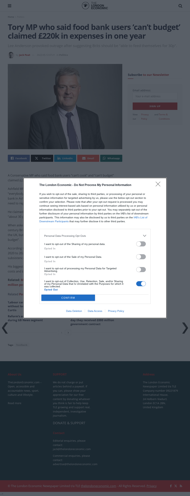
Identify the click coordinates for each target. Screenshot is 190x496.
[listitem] (95, 236)
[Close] (159, 185)
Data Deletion (74, 310)
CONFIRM (68, 297)
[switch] (141, 243)
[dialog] (95, 248)
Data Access (95, 310)
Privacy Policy (116, 310)
